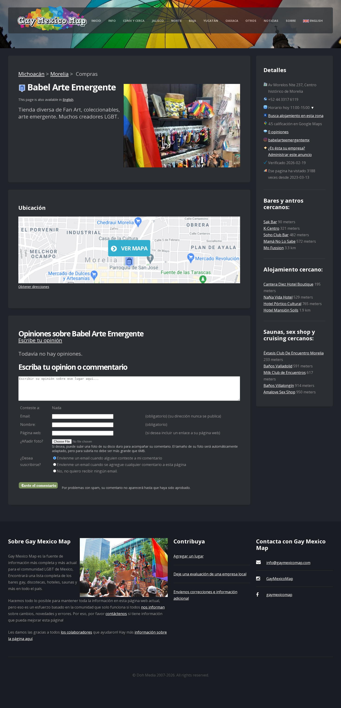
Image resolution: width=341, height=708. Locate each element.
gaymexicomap (279, 594)
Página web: (30, 432)
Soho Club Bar (276, 234)
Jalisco (158, 21)
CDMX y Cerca (134, 21)
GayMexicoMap (279, 578)
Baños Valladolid (278, 366)
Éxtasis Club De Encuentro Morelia (294, 353)
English (316, 21)
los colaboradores (76, 632)
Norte (176, 21)
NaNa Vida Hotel (278, 297)
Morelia (59, 73)
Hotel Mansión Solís (281, 310)
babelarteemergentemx (288, 140)
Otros (250, 21)
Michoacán (31, 73)
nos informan (153, 607)
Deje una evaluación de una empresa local (210, 574)
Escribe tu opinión (40, 340)
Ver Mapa (134, 248)
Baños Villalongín (279, 385)
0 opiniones (278, 131)
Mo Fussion (274, 247)
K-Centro (271, 228)
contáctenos (116, 613)
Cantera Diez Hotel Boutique (288, 284)
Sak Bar (270, 221)
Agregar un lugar (189, 556)
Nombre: (27, 424)
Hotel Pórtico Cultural (282, 303)
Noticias (271, 21)
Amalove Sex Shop (279, 392)
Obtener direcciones (33, 286)
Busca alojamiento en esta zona (295, 115)
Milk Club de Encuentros (285, 372)
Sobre (291, 21)
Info (112, 21)
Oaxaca (231, 21)
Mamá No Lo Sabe (280, 241)
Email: (25, 416)
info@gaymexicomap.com (288, 562)
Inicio (96, 21)
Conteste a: (30, 407)
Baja (192, 21)
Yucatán (210, 21)
